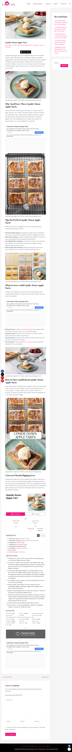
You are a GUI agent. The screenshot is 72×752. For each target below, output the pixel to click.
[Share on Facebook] (2, 371)
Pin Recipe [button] (37, 514)
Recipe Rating (9, 695)
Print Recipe (16, 514)
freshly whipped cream (29, 329)
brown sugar (21, 542)
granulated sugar (22, 544)
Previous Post (6, 677)
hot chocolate (28, 342)
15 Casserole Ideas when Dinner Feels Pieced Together (60, 42)
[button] (70, 4)
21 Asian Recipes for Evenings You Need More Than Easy (60, 29)
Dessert (35, 45)
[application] (42, 4)
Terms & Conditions (45, 746)
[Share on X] (2, 374)
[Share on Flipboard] (2, 380)
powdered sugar (13, 552)
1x (38, 535)
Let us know (24, 635)
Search (56, 63)
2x (41, 535)
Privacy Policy (25, 746)
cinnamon (19, 548)
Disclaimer (34, 746)
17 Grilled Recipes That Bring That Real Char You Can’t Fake (60, 36)
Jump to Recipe (26, 52)
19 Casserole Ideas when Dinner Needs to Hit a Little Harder (61, 22)
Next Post (46, 677)
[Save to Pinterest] (2, 377)
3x (44, 535)
